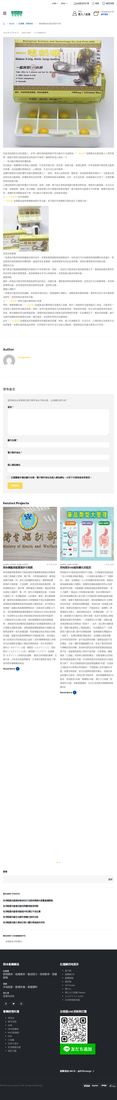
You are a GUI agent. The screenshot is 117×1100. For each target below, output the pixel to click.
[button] (57, 862)
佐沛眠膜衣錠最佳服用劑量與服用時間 (20, 906)
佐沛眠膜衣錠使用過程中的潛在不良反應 (22, 911)
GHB (10, 1025)
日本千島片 (13, 1043)
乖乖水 (11, 1018)
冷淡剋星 (8, 987)
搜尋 (5, 871)
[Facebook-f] (6, 1004)
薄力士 (68, 988)
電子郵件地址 (15, 452)
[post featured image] (30, 534)
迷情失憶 (20, 987)
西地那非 (25, 564)
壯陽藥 (19, 564)
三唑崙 (11, 1039)
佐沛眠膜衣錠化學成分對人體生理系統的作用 (24, 922)
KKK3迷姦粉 (13, 1032)
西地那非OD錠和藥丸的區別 (75, 567)
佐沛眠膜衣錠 (14, 1047)
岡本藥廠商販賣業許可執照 (18, 567)
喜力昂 (68, 970)
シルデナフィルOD (74, 996)
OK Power (70, 985)
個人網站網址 (14, 464)
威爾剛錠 (69, 977)
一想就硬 (80, 153)
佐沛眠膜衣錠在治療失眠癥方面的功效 (20, 916)
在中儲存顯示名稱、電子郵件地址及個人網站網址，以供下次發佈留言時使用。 (51, 477)
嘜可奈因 (12, 1021)
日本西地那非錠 (72, 999)
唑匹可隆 (12, 1050)
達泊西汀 (32, 974)
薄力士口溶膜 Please (75, 992)
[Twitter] (13, 1004)
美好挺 (68, 981)
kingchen (26, 32)
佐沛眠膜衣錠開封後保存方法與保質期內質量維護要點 (28, 900)
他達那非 (6, 564)
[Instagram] (21, 1004)
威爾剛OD (70, 974)
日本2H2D (8, 996)
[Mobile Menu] (4, 13)
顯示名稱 (13, 440)
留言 (10, 407)
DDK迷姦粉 (13, 1028)
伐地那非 (13, 564)
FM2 (10, 1036)
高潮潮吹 (32, 987)
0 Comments (40, 32)
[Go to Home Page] (4, 24)
